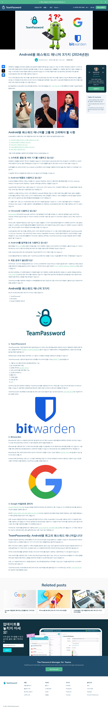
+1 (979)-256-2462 (79, 7)
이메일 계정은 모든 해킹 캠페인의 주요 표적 (26, 513)
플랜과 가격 (27, 688)
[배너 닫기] (105, 2)
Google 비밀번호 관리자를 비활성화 (49, 528)
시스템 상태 (48, 688)
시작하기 (7, 650)
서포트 (47, 691)
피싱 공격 (20, 246)
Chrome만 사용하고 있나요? (19, 145)
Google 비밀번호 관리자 (15, 507)
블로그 (47, 685)
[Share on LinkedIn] (3, 75)
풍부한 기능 (56, 359)
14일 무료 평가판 (56, 86)
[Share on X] (3, 71)
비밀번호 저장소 (65, 452)
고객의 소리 (27, 695)
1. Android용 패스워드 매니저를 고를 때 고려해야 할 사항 (96, 100)
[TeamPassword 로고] (11, 7)
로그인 (92, 7)
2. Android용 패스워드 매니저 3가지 (96, 104)
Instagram (69, 688)
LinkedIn (68, 685)
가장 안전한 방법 (13, 274)
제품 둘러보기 (27, 685)
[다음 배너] (101, 2)
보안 (51, 7)
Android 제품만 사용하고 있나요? (20, 142)
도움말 (47, 695)
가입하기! (96, 89)
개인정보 (89, 691)
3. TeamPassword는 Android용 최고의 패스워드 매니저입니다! (96, 109)
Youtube (68, 695)
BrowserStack (12, 214)
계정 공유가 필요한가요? (17, 149)
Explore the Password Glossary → (54, 2)
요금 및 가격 (38, 7)
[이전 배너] (2, 2)
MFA (11, 382)
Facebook (68, 691)
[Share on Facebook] (3, 66)
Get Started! (54, 669)
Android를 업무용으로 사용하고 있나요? (22, 147)
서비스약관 (90, 688)
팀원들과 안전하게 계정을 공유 (31, 349)
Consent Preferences (92, 695)
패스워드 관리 (69, 59)
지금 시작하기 (101, 7)
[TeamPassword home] (11, 683)
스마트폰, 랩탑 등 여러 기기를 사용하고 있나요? (24, 140)
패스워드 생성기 (24, 368)
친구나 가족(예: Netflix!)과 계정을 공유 (65, 266)
